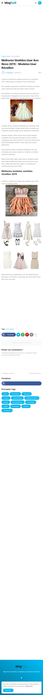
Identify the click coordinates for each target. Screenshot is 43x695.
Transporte (7, 410)
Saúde (6, 406)
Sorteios (26, 406)
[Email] (31, 334)
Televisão (27, 394)
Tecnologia (30, 402)
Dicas (5, 394)
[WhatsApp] (23, 334)
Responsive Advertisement (21, 343)
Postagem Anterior (8, 373)
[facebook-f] (22, 383)
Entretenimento (17, 402)
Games (6, 402)
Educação (15, 406)
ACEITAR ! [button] (8, 690)
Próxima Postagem (34, 373)
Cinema (6, 398)
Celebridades (17, 398)
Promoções (15, 394)
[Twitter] (18, 334)
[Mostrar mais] (36, 334)
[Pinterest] (27, 334)
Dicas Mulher (15, 56)
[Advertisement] (21, 31)
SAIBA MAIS (29, 686)
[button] (2, 3)
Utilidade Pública (31, 398)
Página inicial (6, 56)
